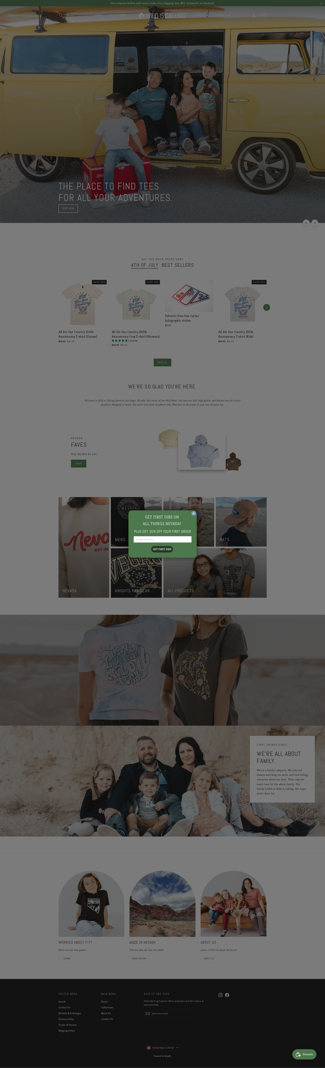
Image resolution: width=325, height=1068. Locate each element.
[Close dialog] (193, 513)
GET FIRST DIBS (162, 549)
